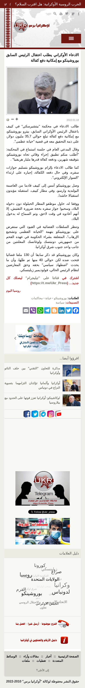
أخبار (48, 656)
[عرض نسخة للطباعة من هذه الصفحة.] (7, 119)
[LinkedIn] (61, 310)
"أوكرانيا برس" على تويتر (67, 14)
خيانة (48, 298)
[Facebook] (76, 310)
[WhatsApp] (40, 310)
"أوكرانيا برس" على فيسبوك (79, 14)
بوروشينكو (60, 298)
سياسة (60, 302)
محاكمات (37, 298)
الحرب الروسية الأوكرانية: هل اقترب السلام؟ (48, 4)
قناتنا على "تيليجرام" (42, 278)
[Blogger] (54, 310)
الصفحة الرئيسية (68, 656)
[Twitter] (68, 310)
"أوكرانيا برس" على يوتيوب (61, 14)
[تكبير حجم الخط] (16, 119)
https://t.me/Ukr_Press (49, 283)
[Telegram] (47, 310)
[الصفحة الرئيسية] (31, 26)
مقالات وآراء (31, 656)
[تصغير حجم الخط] (12, 119)
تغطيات (41, 660)
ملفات (26, 660)
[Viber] (33, 310)
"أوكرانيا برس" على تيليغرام (73, 14)
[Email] (26, 310)
